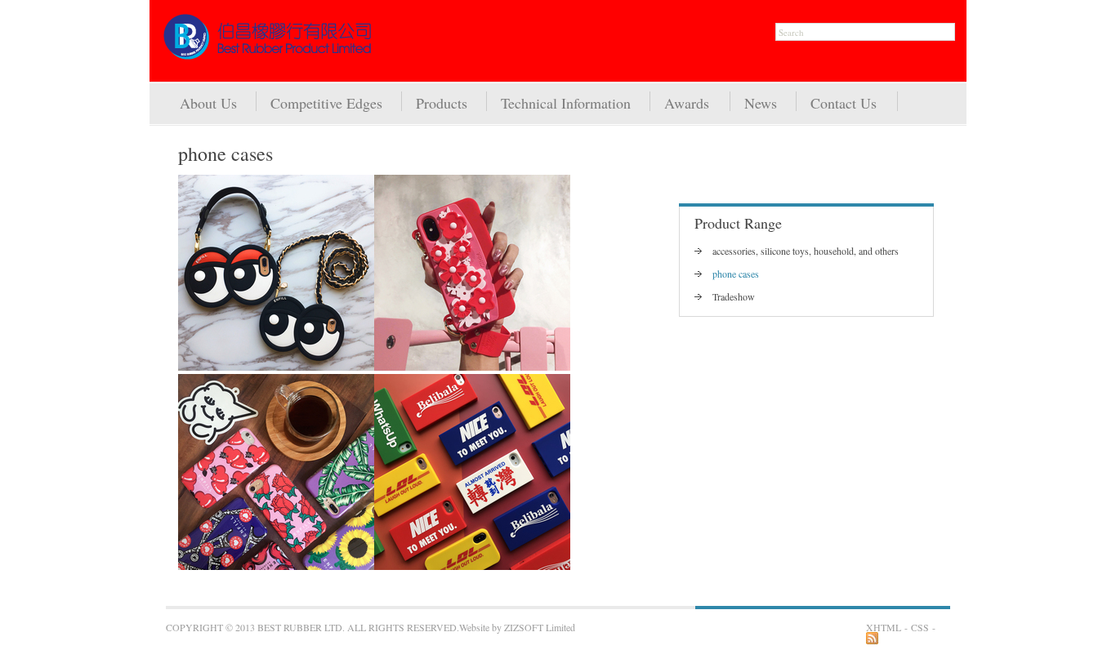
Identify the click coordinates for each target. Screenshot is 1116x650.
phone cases (735, 273)
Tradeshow (733, 296)
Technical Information (566, 102)
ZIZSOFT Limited (539, 627)
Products (441, 102)
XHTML (883, 627)
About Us (208, 102)
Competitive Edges (326, 102)
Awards (686, 102)
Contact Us (843, 102)
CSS (920, 627)
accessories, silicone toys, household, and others (805, 250)
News (760, 102)
